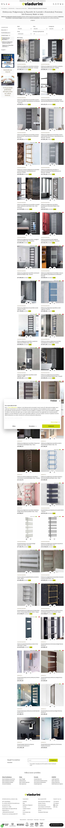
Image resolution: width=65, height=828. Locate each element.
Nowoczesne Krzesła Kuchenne (40, 780)
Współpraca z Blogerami (27, 805)
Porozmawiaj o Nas (26, 812)
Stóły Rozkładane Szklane (7, 782)
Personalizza (32, 426)
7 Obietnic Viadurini (26, 808)
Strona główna (4, 8)
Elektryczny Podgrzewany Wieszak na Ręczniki (37, 8)
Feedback (25, 801)
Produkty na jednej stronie (38, 31)
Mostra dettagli (54, 422)
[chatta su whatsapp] (2, 826)
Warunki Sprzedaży (42, 805)
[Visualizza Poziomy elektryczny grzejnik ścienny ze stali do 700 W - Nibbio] (26, 572)
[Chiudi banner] (59, 400)
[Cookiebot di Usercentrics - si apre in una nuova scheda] (51, 401)
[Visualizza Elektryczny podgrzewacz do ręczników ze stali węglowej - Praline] (26, 303)
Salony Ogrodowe (55, 780)
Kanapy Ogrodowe (56, 782)
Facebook (57, 801)
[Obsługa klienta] (4, 4)
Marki (18, 26)
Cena (34, 26)
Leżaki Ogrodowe (55, 779)
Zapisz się (53, 760)
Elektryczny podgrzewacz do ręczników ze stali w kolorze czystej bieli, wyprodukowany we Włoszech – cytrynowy (28, 101)
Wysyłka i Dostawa (42, 803)
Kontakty (24, 806)
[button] (24, 28)
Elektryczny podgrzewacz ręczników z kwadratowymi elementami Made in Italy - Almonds (50, 206)
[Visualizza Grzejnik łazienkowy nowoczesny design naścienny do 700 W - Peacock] (26, 539)
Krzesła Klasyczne (38, 779)
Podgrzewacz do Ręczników (21, 8)
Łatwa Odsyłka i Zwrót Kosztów (44, 806)
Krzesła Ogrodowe (38, 783)
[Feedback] (6, 4)
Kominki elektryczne (6, 32)
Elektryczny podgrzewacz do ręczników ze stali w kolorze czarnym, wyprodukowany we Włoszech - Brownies (28, 136)
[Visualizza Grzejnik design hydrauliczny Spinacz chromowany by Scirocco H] (26, 739)
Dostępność (51, 26)
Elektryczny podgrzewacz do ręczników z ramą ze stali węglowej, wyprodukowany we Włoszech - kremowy (52, 274)
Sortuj (18, 31)
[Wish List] (30, 61)
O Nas (24, 810)
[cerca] (53, 4)
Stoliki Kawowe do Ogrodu (57, 783)
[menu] (62, 4)
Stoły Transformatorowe (24, 782)
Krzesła (36, 777)
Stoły (20, 777)
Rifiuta (14, 426)
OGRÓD (54, 777)
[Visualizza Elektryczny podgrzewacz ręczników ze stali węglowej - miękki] (26, 370)
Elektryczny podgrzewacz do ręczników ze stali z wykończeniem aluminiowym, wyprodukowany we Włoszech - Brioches (52, 136)
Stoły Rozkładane (7, 777)
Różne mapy (42, 819)
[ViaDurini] (32, 4)
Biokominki (4, 30)
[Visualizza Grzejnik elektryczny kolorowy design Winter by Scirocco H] (50, 706)
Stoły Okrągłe (22, 779)
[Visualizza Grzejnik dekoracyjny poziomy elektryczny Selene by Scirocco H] (26, 672)
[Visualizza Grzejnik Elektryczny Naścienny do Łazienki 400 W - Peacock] (50, 505)
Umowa (39, 810)
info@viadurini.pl (5, 810)
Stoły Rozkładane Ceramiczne (8, 779)
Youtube (56, 805)
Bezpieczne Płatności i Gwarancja (45, 808)
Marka (24, 813)
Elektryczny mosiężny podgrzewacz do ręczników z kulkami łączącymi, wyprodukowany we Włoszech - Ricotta (28, 171)
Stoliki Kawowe (22, 780)
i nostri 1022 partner (12, 407)
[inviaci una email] (2, 4)
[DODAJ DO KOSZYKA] (26, 605)
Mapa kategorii (30, 819)
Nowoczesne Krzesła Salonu (40, 782)
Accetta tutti (51, 426)
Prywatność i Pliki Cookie (43, 812)
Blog (24, 803)
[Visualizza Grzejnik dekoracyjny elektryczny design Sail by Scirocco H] (50, 672)
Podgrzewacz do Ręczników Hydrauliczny (7, 46)
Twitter (56, 806)
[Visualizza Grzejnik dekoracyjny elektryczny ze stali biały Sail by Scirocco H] (26, 706)
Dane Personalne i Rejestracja (44, 801)
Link (31, 765)
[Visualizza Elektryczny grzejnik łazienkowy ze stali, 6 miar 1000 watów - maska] (26, 639)
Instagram (57, 803)
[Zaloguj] (55, 4)
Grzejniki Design (5, 35)
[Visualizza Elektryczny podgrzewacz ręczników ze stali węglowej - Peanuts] (50, 303)
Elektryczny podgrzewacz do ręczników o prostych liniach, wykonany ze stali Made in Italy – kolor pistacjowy (28, 206)
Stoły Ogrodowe (22, 783)
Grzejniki (3, 49)
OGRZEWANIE (11, 8)
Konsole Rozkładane (6, 783)
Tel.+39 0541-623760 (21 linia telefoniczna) (10, 803)
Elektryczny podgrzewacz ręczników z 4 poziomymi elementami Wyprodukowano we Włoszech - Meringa (51, 171)
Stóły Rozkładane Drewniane (8, 780)
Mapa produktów (23, 819)
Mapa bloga (36, 819)
